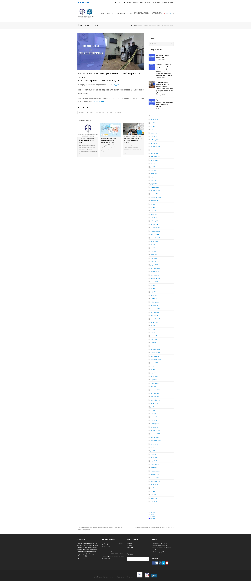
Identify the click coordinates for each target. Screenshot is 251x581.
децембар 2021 (155, 309)
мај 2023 (153, 251)
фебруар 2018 (155, 464)
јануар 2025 (154, 184)
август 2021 (154, 322)
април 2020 (154, 376)
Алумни (157, 2)
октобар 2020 (155, 356)
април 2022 (154, 295)
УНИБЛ (149, 2)
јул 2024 (153, 204)
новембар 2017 (155, 474)
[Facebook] (153, 563)
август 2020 (154, 363)
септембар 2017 (156, 481)
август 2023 (154, 241)
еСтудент (129, 545)
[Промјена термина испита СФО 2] (152, 57)
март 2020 (154, 380)
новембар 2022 (155, 271)
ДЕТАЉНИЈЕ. (99, 101)
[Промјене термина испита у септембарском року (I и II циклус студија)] (152, 102)
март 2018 (154, 461)
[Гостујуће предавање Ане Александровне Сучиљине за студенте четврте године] (133, 129)
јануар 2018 (154, 468)
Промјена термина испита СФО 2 (113, 544)
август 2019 (154, 403)
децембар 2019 (155, 390)
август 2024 (154, 200)
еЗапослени (139, 2)
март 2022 (154, 299)
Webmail (129, 543)
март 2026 (154, 136)
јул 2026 (153, 123)
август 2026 (154, 119)
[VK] (156, 563)
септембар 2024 (156, 197)
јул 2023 (153, 244)
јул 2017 (153, 488)
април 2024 (154, 214)
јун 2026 (153, 126)
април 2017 (154, 498)
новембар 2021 (155, 312)
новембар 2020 (155, 353)
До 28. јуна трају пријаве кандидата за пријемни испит (87, 140)
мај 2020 (153, 373)
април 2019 (154, 417)
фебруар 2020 (155, 383)
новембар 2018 (155, 434)
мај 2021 (153, 332)
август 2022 (154, 282)
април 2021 (154, 336)
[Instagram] (160, 563)
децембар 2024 (155, 187)
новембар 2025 (155, 150)
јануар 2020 (154, 386)
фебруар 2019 (155, 424)
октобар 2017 (155, 478)
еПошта (119, 2)
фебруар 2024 (155, 221)
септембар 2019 (156, 400)
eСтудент (128, 2)
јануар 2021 (154, 346)
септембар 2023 (156, 238)
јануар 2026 (154, 143)
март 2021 (154, 339)
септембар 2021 (156, 319)
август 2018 (154, 444)
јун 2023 (153, 248)
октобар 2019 (155, 397)
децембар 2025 (155, 146)
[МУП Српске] (147, 577)
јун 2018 (153, 451)
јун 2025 (153, 167)
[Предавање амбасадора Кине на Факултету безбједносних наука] (110, 130)
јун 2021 (153, 329)
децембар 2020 (155, 349)
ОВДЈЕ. (116, 85)
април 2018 (154, 457)
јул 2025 (153, 163)
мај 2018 (153, 454)
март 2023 (154, 258)
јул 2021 (153, 326)
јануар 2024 (154, 224)
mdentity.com (129, 577)
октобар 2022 (155, 275)
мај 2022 (153, 292)
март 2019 (154, 420)
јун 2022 (153, 288)
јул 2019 (153, 407)
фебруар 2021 (155, 342)
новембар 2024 (155, 190)
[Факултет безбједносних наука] (86, 13)
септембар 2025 (156, 157)
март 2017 (154, 501)
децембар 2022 (155, 268)
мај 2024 (153, 211)
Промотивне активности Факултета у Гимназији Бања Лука (153, 527)
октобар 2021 (155, 315)
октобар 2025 (155, 153)
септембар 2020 (156, 359)
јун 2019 (153, 410)
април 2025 (154, 173)
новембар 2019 (155, 393)
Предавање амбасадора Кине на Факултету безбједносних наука (109, 140)
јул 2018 (153, 447)
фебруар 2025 (155, 180)
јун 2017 (153, 491)
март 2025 (154, 177)
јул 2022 (153, 285)
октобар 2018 (155, 437)
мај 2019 (153, 413)
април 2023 (154, 255)
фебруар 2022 (155, 302)
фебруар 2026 (155, 140)
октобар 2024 (155, 194)
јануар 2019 (154, 427)
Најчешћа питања (168, 2)
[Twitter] (163, 563)
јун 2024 (153, 207)
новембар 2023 (155, 231)
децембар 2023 (155, 228)
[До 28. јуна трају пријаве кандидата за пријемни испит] (87, 130)
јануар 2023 (154, 265)
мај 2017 (153, 495)
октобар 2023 (155, 234)
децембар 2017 (155, 471)
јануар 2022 (154, 305)
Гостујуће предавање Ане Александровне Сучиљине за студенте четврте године (133, 139)
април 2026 (154, 133)
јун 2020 (153, 369)
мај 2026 (153, 130)
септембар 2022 (156, 278)
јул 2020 (153, 366)
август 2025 (154, 160)
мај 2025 (153, 170)
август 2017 (154, 484)
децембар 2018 (155, 430)
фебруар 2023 (155, 261)
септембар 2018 (156, 440)
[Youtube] (167, 563)
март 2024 (154, 217)
